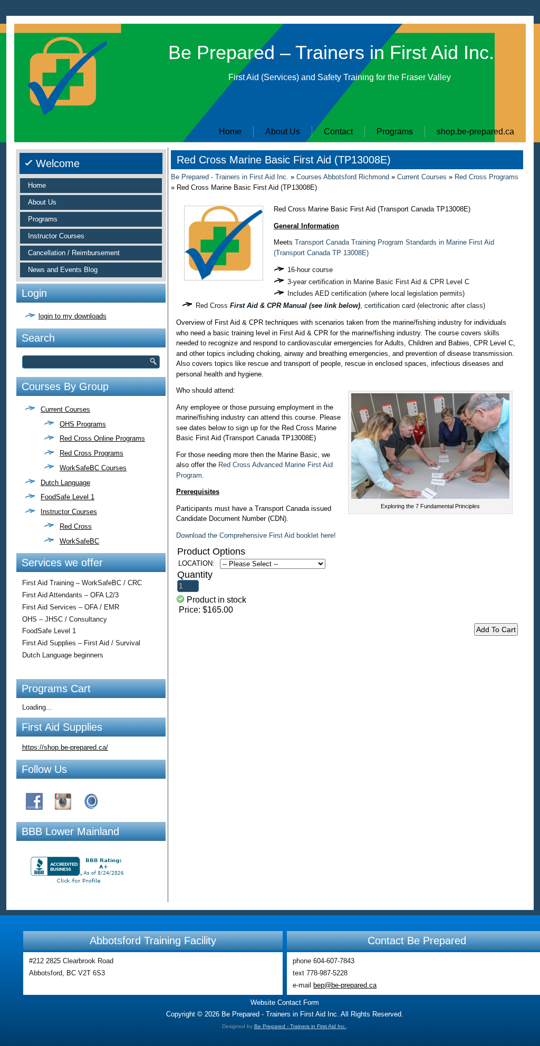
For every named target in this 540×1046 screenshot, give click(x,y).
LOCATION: (196, 563)
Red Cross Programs (91, 453)
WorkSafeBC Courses (93, 468)
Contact (338, 131)
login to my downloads (72, 316)
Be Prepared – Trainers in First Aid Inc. (331, 52)
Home (230, 131)
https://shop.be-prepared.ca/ (65, 747)
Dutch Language (65, 483)
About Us (282, 131)
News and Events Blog (63, 270)
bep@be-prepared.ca (345, 985)
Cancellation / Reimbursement (74, 253)
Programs (395, 131)
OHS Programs (83, 424)
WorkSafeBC (79, 541)
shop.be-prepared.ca (475, 131)
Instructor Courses (56, 236)
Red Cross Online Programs (102, 438)
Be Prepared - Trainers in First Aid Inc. (229, 177)
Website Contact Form (284, 1002)
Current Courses (65, 409)
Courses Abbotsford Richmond (342, 177)
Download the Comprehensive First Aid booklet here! (256, 535)
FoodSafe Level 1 (67, 497)
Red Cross (76, 526)
